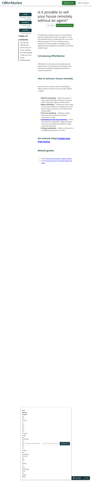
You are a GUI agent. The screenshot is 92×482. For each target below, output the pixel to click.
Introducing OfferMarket (24, 44)
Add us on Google (65, 25)
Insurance (25, 22)
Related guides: (25, 60)
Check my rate (69, 3)
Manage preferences (33, 443)
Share (52, 25)
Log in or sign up (83, 3)
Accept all (65, 443)
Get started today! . (54, 140)
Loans (25, 14)
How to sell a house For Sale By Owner (59, 159)
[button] (77, 478)
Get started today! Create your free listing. (26, 55)
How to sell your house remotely (25, 49)
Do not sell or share (50, 443)
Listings (25, 30)
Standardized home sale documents (54, 120)
